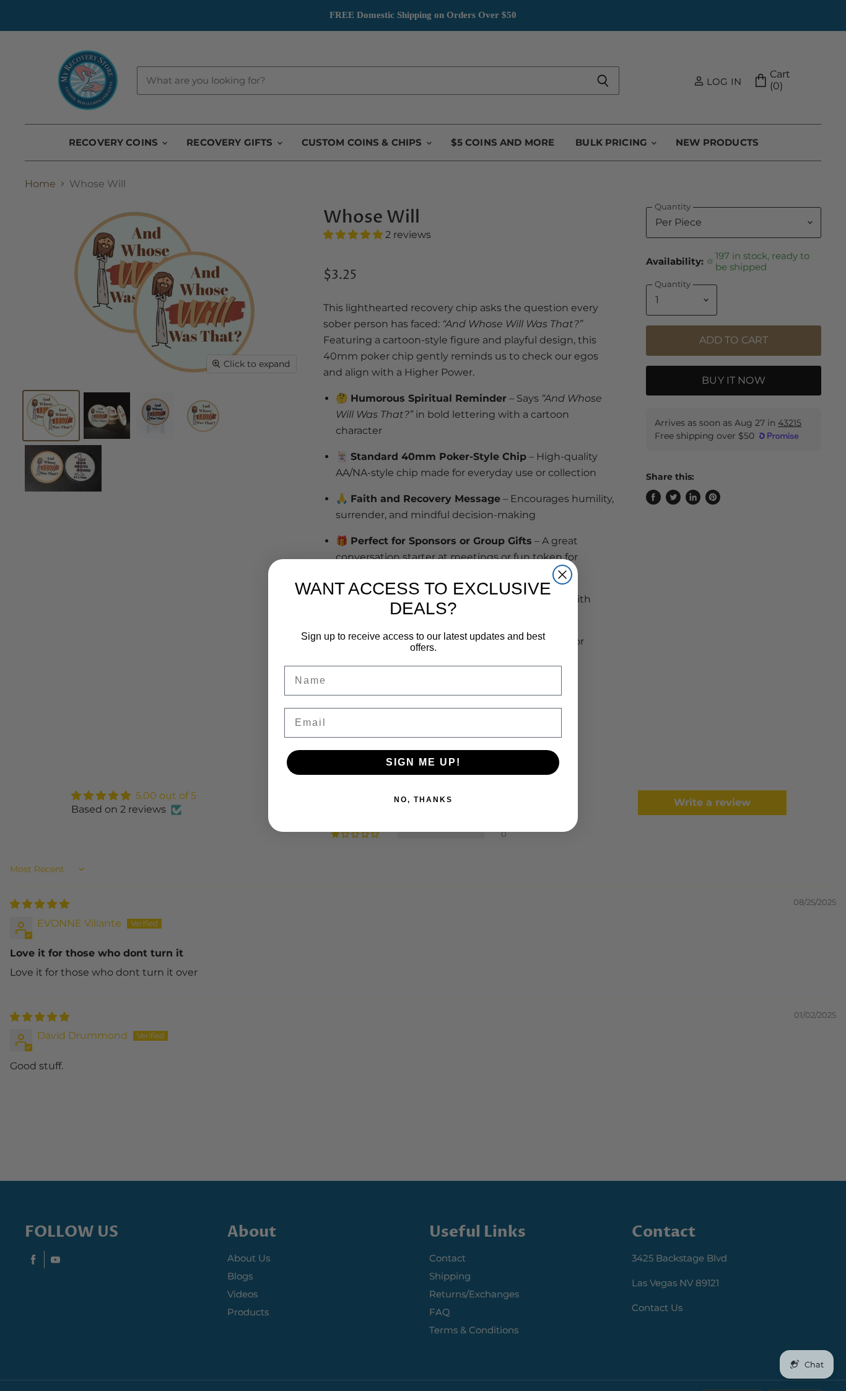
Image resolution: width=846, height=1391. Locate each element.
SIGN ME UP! (423, 762)
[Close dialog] (562, 574)
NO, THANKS (423, 799)
